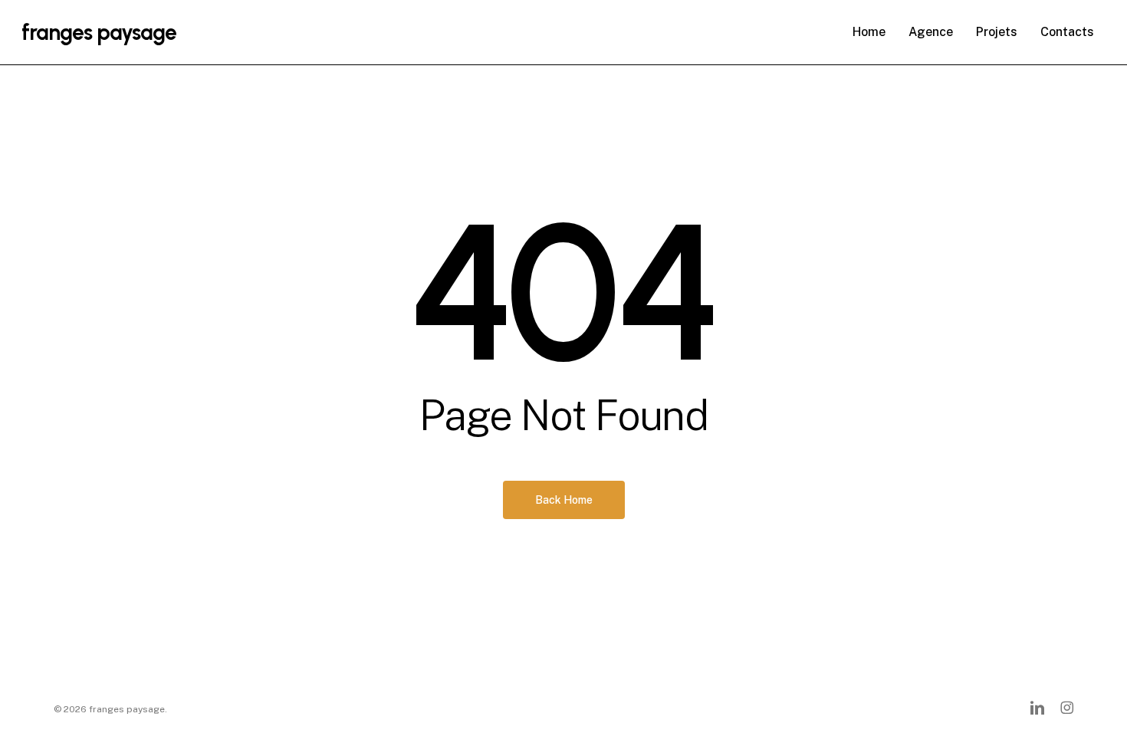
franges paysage (98, 32)
